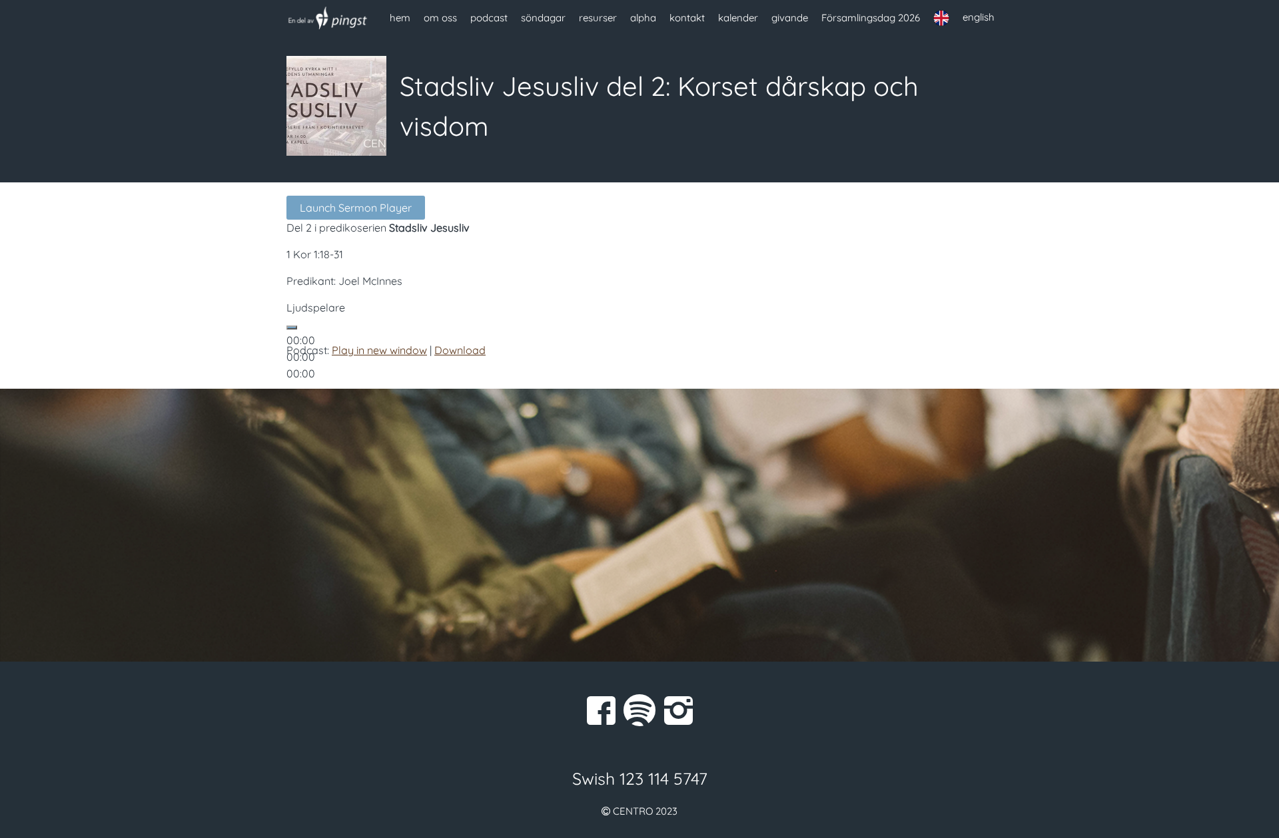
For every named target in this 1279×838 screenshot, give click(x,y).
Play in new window (379, 350)
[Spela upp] (291, 327)
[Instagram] (678, 710)
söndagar (543, 17)
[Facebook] (601, 710)
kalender (738, 17)
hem (400, 17)
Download (460, 350)
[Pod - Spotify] (639, 710)
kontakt (687, 17)
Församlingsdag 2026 (870, 17)
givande (789, 17)
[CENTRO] (328, 18)
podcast (489, 17)
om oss (440, 17)
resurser (598, 17)
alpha (643, 17)
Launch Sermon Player (356, 207)
